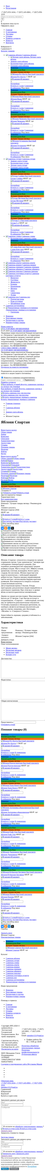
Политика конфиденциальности (30, 1051)
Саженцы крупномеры (15, 980)
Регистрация (11, 8)
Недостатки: (6, 680)
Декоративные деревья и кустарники (21, 982)
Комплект (5, 463)
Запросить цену (22, 1154)
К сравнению (20, 752)
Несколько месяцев (13, 650)
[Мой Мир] (9, 528)
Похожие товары (8, 473)
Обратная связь (7, 1081)
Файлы (4, 478)
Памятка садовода (13, 38)
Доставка (9, 34)
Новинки (9, 316)
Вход (8, 6)
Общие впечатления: (9, 701)
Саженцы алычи (12, 965)
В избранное (16, 88)
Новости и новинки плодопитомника (19, 378)
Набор (3, 461)
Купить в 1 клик (17, 86)
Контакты (10, 43)
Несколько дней (12, 652)
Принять (5, 1169)
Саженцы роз (11, 978)
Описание (5, 465)
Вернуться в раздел (9, 456)
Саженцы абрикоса (13, 971)
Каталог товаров (8, 51)
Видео (3, 480)
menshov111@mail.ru (35, 1036)
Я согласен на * (23, 1126)
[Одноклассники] (5, 528)
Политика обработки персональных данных (31, 1047)
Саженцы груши (12, 961)
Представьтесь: (7, 722)
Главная (9, 30)
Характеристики (8, 467)
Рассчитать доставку (28, 521)
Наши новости (7, 327)
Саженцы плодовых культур (17, 975)
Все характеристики (9, 499)
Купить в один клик (27, 1129)
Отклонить (14, 1169)
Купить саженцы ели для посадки (15, 395)
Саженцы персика (13, 973)
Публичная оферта (29, 1054)
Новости (9, 40)
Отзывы (9, 36)
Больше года (11, 655)
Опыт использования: (10, 644)
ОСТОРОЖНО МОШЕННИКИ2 (14, 350)
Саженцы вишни (13, 967)
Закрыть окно (6, 933)
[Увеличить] (8, 488)
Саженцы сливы (12, 963)
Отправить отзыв (8, 725)
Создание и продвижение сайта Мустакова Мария (21, 1064)
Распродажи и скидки (15, 320)
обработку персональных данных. (29, 1126)
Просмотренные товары (11, 937)
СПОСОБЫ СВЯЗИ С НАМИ (13, 348)
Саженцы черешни (13, 969)
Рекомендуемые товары (15, 322)
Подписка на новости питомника (14, 367)
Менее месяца (11, 648)
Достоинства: (6, 659)
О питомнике (11, 32)
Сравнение (28, 86)
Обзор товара (6, 458)
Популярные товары (14, 318)
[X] (12, 528)
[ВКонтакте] (2, 528)
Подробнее (15, 84)
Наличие (4, 476)
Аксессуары (6, 469)
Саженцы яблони (13, 958)
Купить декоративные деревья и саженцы (18, 399)
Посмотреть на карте (9, 1049)
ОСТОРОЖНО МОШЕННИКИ (23, 331)
